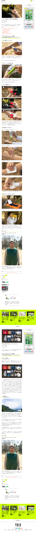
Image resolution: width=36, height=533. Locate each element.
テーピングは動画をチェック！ (5, 31)
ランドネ (4, 3)
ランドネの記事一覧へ (29, 5)
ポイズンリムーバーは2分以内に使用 (6, 30)
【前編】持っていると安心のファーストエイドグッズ (11, 272)
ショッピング (5, 2)
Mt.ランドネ (3, 2)
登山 (4, 481)
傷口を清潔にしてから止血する (5, 32)
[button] (15, 323)
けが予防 (6, 275)
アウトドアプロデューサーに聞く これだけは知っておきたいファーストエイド (10, 28)
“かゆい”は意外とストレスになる (5, 29)
